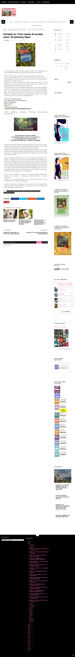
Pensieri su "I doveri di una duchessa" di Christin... (39, 552)
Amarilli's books (60, 327)
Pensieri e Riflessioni (32, 29)
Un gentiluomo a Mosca (63, 288)
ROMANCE (3, 2)
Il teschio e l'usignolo (63, 304)
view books (69, 372)
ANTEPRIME (18, 21)
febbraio (31, 619)
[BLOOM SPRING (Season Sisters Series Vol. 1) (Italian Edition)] (64, 333)
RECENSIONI (26, 21)
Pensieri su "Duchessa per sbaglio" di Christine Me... (38, 549)
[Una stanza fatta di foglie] (58, 333)
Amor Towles (61, 289)
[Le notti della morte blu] (55, 346)
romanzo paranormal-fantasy (15, 30)
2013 (29, 646)
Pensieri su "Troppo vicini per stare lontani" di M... (38, 600)
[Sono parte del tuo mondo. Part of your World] (55, 342)
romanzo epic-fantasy (36, 191)
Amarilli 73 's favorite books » (65, 349)
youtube (63, 49)
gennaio (31, 621)
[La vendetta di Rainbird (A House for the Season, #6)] (67, 346)
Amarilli (60, 365)
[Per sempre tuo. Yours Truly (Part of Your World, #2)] (61, 342)
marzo (31, 617)
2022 (29, 628)
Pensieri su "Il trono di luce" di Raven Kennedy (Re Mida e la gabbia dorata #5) (25, 222)
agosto (31, 607)
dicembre (31, 545)
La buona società (62, 298)
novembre (32, 547)
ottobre (31, 604)
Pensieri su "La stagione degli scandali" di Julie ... (37, 584)
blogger (39, 242)
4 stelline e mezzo (11, 29)
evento (56, 66)
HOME (11, 21)
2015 (29, 642)
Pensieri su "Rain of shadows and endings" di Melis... (37, 565)
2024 (29, 624)
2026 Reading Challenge (62, 363)
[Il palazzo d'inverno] (67, 342)
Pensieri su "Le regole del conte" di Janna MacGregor (38, 588)
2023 (29, 626)
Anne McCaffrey (61, 294)
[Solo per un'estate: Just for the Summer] (58, 342)
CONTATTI (34, 21)
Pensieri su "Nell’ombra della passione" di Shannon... (36, 591)
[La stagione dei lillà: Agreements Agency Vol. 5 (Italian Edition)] (61, 346)
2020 (29, 632)
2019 (29, 634)
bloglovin (63, 34)
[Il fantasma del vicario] (58, 346)
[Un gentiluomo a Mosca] (56, 291)
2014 (29, 644)
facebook (45, 242)
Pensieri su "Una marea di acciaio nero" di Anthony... (37, 555)
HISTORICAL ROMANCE (13, 2)
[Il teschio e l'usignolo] (56, 307)
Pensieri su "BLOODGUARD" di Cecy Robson (38, 571)
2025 (29, 543)
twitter (63, 46)
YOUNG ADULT (31, 2)
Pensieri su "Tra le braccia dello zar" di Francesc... (38, 581)
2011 (29, 650)
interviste (67, 66)
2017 (29, 638)
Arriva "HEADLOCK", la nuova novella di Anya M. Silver (38, 562)
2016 (29, 640)
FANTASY (23, 2)
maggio (31, 613)
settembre (32, 606)
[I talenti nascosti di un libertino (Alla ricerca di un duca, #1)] (58, 338)
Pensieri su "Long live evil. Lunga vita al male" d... (38, 568)
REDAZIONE (42, 21)
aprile (30, 616)
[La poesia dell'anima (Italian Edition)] (55, 333)
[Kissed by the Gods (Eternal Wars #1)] (61, 333)
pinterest (63, 44)
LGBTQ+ (38, 2)
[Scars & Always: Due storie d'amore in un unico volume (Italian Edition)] (61, 337)
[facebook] (73, 655)
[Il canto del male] (64, 342)
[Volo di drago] (56, 296)
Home (4, 29)
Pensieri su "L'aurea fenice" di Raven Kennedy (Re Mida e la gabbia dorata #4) (40, 222)
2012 (29, 648)
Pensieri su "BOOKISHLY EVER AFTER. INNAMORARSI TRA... (38, 578)
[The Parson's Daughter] (64, 337)
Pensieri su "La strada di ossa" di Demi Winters (37, 575)
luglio (30, 610)
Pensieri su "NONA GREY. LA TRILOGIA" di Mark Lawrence (37, 559)
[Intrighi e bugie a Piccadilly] (64, 346)
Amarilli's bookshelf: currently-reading (65, 284)
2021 (29, 630)
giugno (31, 611)
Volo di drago (61, 293)
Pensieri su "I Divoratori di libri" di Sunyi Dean (9, 220)
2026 (29, 541)
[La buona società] (56, 302)
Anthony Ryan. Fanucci (21, 29)
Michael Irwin (61, 305)
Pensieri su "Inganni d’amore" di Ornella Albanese (37, 594)
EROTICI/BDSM (45, 2)
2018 (29, 636)
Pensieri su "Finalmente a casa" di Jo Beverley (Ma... (38, 597)
